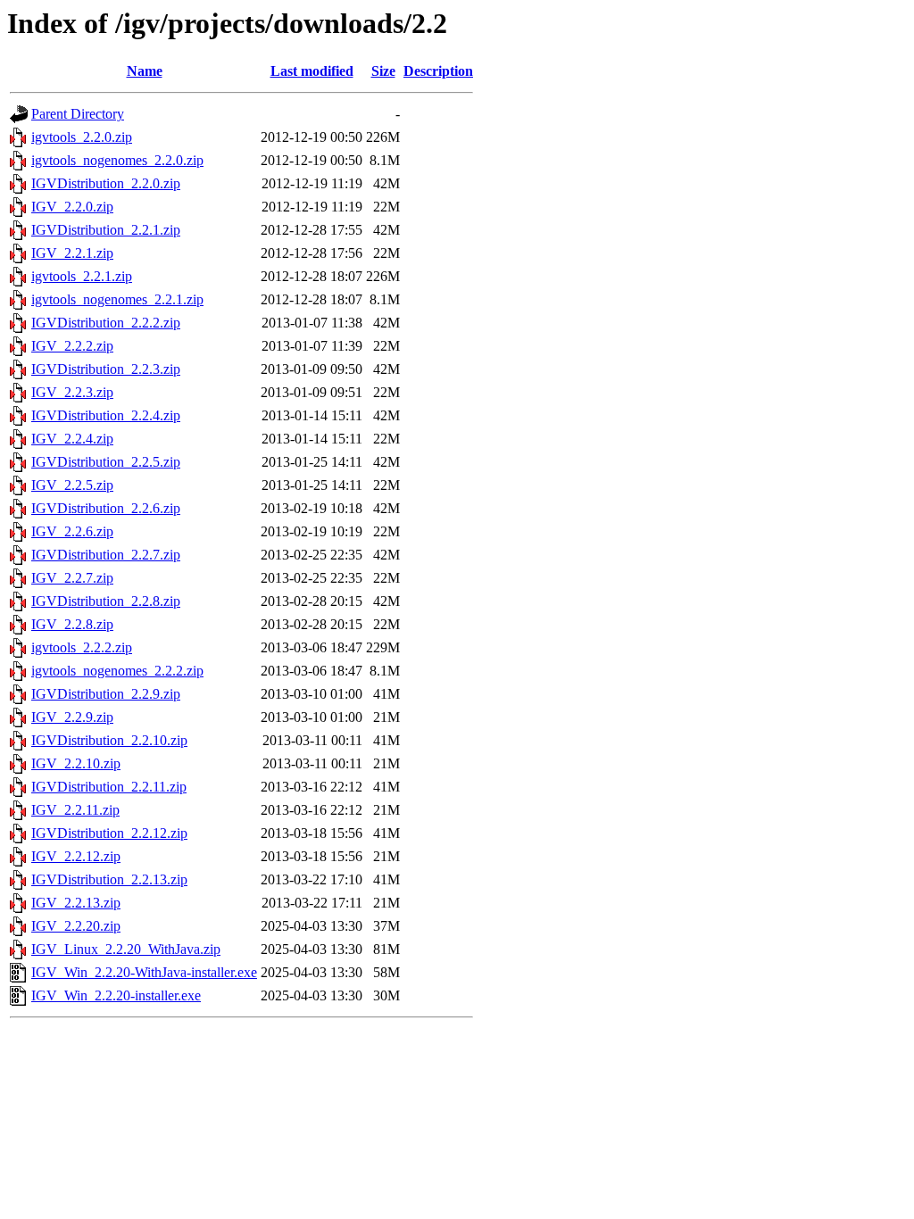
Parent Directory (77, 113)
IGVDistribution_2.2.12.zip (109, 833)
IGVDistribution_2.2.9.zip (105, 693)
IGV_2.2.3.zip (72, 392)
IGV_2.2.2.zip (72, 345)
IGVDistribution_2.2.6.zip (105, 508)
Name (144, 71)
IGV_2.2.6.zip (72, 531)
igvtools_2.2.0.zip (81, 137)
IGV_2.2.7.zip (72, 577)
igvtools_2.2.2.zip (81, 647)
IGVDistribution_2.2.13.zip (109, 879)
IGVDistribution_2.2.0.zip (105, 183)
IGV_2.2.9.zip (72, 717)
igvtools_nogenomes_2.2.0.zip (117, 160)
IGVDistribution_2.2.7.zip (105, 554)
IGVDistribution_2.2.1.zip (105, 229)
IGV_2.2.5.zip (72, 485)
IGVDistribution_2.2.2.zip (105, 322)
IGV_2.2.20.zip (75, 925)
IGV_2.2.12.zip (75, 856)
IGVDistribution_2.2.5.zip (105, 461)
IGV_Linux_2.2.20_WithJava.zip (125, 949)
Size (383, 71)
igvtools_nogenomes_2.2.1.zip (117, 299)
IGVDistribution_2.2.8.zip (105, 601)
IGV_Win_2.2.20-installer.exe (116, 995)
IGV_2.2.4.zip (72, 438)
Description (438, 71)
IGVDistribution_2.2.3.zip (105, 369)
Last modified (311, 71)
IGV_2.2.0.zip (72, 206)
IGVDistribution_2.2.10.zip (109, 740)
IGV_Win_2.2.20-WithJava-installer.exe (144, 972)
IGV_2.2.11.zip (75, 809)
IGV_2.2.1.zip (72, 253)
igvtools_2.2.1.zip (81, 276)
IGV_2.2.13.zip (75, 902)
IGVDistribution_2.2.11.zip (109, 786)
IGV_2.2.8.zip (72, 624)
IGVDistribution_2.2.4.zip (105, 415)
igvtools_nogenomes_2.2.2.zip (117, 670)
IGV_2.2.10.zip (75, 763)
